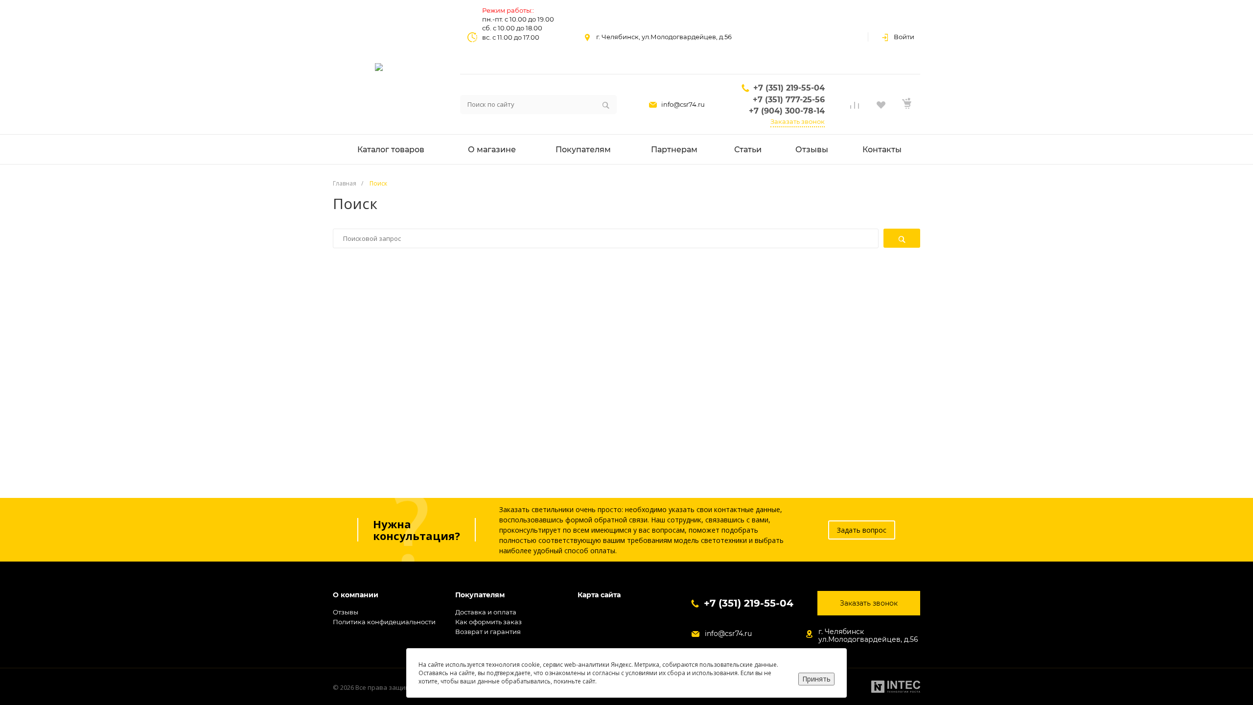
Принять (816, 678)
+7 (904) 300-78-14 (787, 111)
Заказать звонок (797, 121)
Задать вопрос (861, 530)
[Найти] (901, 238)
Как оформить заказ (488, 622)
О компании (355, 595)
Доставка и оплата (485, 612)
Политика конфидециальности (384, 622)
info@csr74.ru (683, 104)
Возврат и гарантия (488, 631)
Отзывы (345, 612)
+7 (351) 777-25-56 (789, 99)
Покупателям (480, 595)
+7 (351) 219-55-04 (789, 88)
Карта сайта (599, 595)
